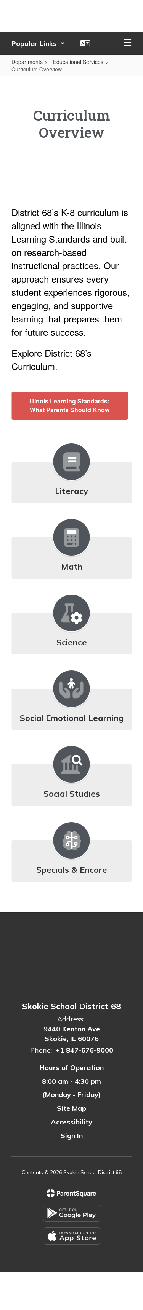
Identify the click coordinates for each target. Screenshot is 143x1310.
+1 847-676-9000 (84, 1050)
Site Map (71, 1108)
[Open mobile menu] (127, 43)
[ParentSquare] (71, 1193)
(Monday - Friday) (71, 1094)
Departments (27, 61)
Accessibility (71, 1122)
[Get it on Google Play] (71, 1213)
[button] (38, 43)
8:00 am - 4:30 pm (71, 1081)
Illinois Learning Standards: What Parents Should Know (69, 405)
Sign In (72, 1135)
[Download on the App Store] (71, 1236)
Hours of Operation (72, 1067)
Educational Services (78, 61)
